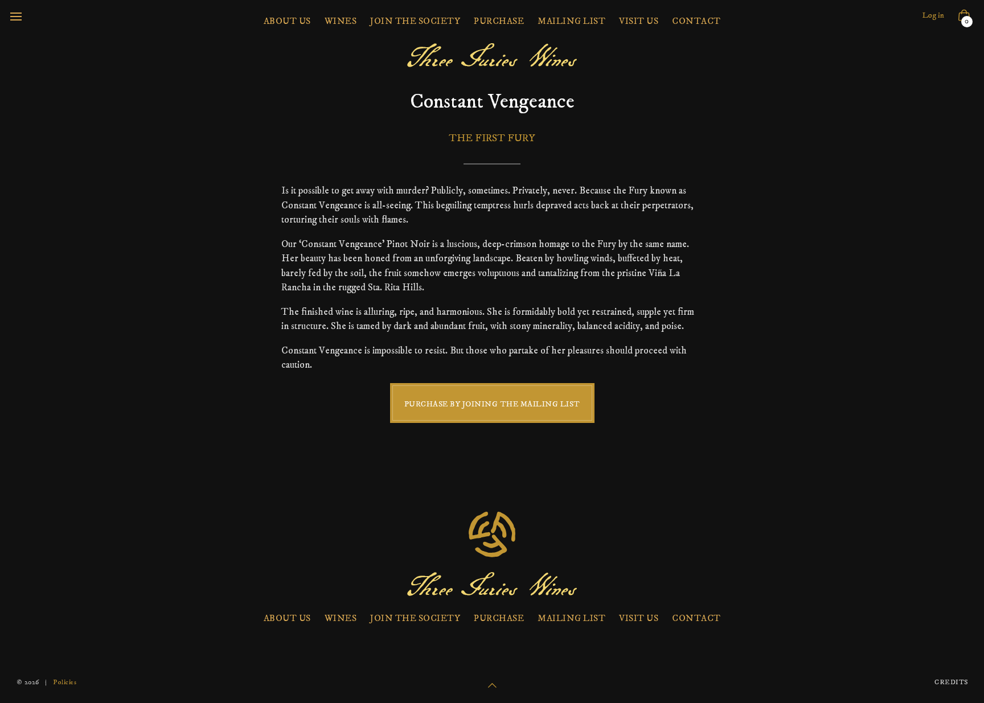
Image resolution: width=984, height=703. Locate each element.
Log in (933, 15)
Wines (341, 21)
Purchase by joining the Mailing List (492, 404)
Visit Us (638, 21)
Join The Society (415, 21)
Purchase (499, 21)
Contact (696, 21)
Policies (64, 682)
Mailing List (571, 21)
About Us (287, 21)
